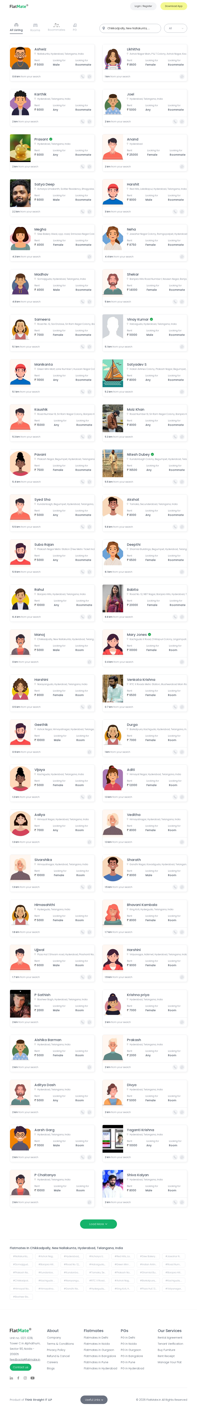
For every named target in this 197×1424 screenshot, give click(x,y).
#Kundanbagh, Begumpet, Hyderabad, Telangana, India (74, 1272)
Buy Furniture (166, 1350)
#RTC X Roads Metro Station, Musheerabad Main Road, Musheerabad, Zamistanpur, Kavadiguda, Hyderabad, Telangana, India (99, 1280)
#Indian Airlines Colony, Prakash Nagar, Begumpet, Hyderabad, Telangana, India (150, 1264)
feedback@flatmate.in (25, 1359)
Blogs (51, 1368)
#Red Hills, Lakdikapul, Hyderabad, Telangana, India (124, 1256)
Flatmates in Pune (96, 1362)
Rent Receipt (166, 1356)
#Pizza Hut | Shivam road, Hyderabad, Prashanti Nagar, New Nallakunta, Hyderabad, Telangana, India (150, 1288)
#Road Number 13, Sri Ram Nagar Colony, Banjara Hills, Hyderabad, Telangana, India (175, 1264)
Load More (96, 1224)
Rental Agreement (170, 1338)
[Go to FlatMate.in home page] (19, 6)
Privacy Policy (56, 1350)
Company (54, 1338)
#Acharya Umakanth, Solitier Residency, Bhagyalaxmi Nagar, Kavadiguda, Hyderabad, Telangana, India (99, 1256)
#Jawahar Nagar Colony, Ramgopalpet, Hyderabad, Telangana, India (175, 1256)
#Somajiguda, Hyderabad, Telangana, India (23, 1264)
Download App (174, 6)
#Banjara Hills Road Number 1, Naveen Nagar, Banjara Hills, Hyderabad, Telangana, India (48, 1264)
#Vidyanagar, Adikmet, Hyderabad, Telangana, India (175, 1288)
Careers (52, 1362)
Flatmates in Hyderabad (98, 1368)
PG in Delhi (128, 1338)
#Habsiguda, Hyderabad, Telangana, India (99, 1264)
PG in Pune (128, 1362)
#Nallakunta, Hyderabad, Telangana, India (23, 1256)
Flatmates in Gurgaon (98, 1350)
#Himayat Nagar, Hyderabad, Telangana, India (23, 1288)
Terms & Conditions (60, 1344)
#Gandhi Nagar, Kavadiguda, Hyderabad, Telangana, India (74, 1288)
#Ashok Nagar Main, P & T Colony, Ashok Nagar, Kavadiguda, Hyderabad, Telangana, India (48, 1256)
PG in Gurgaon (131, 1350)
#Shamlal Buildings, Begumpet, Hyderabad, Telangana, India (150, 1272)
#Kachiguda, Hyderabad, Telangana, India (175, 1280)
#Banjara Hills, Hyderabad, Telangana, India (175, 1272)
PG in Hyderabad (132, 1368)
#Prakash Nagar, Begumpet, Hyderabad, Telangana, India (23, 1272)
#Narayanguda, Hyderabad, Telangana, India (74, 1280)
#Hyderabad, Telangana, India (74, 1256)
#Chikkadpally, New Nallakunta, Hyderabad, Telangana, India (23, 1280)
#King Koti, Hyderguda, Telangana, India (124, 1288)
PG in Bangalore (132, 1356)
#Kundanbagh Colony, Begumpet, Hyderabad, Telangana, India (48, 1272)
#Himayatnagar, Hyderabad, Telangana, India (48, 1288)
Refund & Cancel (58, 1356)
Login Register (143, 6)
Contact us (20, 1367)
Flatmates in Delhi (96, 1338)
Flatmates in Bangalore (98, 1356)
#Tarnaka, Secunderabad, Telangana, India (99, 1272)
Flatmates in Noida (97, 1344)
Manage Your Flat (170, 1362)
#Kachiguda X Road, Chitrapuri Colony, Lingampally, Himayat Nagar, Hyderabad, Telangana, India (48, 1280)
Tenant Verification (170, 1344)
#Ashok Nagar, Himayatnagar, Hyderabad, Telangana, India (124, 1280)
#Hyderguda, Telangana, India (99, 1288)
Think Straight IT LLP (38, 1400)
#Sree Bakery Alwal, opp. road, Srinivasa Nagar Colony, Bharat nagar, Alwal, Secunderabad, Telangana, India (150, 1256)
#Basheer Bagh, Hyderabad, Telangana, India (23, 1296)
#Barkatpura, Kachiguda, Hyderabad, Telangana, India (150, 1280)
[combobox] (130, 28)
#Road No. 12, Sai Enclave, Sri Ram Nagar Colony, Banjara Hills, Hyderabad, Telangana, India (74, 1264)
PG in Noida (129, 1344)
